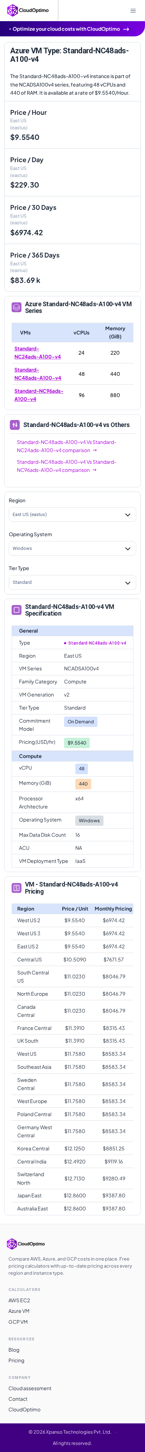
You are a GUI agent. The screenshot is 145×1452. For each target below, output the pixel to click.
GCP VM (18, 1321)
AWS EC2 (19, 1300)
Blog (13, 1349)
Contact (17, 1398)
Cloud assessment (29, 1388)
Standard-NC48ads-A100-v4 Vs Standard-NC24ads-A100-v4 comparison (66, 446)
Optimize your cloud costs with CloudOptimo (66, 28)
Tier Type (19, 568)
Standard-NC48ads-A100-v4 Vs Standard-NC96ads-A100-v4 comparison (66, 465)
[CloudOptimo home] (33, 1244)
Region (17, 500)
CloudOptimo (24, 1409)
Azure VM (19, 1311)
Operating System (30, 534)
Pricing (16, 1360)
